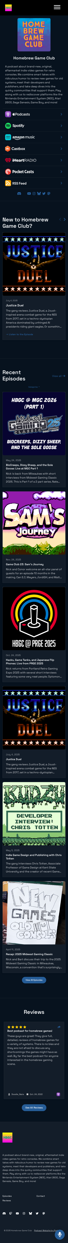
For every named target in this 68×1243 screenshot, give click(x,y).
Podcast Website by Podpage (48, 1230)
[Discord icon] (4, 1213)
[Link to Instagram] (34, 193)
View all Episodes (34, 980)
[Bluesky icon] (30, 1213)
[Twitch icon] (10, 1213)
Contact (40, 1196)
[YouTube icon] (17, 1213)
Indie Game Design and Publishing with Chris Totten (34, 856)
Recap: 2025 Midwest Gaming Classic (29, 954)
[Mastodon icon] (43, 1213)
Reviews (6, 1200)
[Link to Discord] (19, 193)
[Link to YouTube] (29, 193)
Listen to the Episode (21, 334)
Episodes (7, 1196)
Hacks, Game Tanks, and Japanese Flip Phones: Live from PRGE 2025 (30, 661)
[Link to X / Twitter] (44, 193)
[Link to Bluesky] (39, 193)
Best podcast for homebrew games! (29, 1031)
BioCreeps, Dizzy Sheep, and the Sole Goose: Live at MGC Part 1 (29, 466)
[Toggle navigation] (57, 8)
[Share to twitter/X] (59, 1027)
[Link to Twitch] (24, 193)
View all (57, 376)
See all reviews (34, 1107)
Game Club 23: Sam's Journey (25, 564)
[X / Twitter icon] (37, 1213)
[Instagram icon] (24, 1213)
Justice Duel (15, 305)
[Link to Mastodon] (49, 193)
